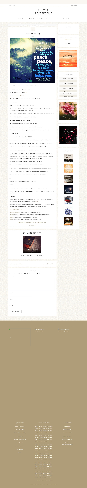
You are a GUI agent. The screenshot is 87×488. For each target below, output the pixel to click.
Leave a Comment (32, 225)
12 (51, 428)
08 (47, 426)
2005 (36, 473)
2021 (36, 437)
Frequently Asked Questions (20, 439)
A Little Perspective (43, 11)
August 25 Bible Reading (68, 81)
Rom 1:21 (36, 201)
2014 (36, 453)
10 (49, 428)
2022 (36, 435)
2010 (36, 462)
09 (48, 428)
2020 (36, 439)
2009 (36, 464)
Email (11, 299)
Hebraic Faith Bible (67, 436)
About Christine (19, 442)
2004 (36, 475)
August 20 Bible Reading (68, 96)
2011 (36, 459)
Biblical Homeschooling (67, 439)
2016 (36, 448)
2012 (36, 457)
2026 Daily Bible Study (19, 426)
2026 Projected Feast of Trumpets (68, 86)
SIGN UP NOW (68, 43)
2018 (36, 444)
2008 (36, 466)
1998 (36, 480)
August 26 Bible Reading (68, 78)
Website (11, 305)
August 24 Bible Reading (68, 83)
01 (37, 426)
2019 (36, 441)
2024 (36, 430)
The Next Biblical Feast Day (20, 432)
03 (40, 426)
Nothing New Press (67, 429)
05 (43, 426)
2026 (36, 426)
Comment (12, 277)
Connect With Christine (20, 446)
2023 (36, 432)
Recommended (20, 449)
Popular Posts (20, 436)
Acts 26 (25, 92)
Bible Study (32, 36)
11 (50, 428)
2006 (36, 471)
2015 (36, 450)
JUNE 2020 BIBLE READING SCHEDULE (25, 222)
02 (39, 426)
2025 (36, 428)
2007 (36, 468)
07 (45, 426)
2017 (36, 446)
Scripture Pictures (20, 429)
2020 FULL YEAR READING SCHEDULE (39, 222)
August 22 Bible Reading (68, 91)
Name (11, 293)
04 (41, 426)
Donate (19, 452)
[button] (20, 337)
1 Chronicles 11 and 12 (35, 85)
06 (44, 426)
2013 (36, 455)
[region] (20, 337)
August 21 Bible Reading (68, 93)
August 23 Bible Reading (68, 88)
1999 (36, 477)
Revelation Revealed (67, 432)
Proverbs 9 (27, 89)
